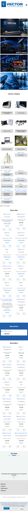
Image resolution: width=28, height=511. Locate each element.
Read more (23, 506)
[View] (4, 228)
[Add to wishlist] (10, 228)
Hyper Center (22, 497)
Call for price (7, 223)
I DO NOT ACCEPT (15, 508)
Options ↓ (22, 508)
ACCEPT (6, 508)
